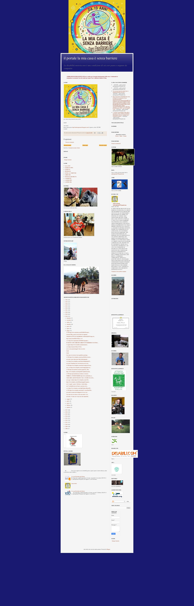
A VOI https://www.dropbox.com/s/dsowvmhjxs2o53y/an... (79, 365)
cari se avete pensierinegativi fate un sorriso (75, 349)
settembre (69, 324)
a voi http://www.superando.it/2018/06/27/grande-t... (77, 340)
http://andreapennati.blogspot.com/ (80, 127)
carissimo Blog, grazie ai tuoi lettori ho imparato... (77, 334)
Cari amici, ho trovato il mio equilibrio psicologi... (77, 355)
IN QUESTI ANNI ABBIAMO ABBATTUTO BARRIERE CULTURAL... (82, 342)
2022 (66, 308)
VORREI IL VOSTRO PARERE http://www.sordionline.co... (79, 375)
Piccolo (117, 136)
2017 (66, 410)
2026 (66, 299)
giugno (68, 330)
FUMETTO (67, 169)
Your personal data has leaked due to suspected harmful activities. (120, 91)
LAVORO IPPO (68, 180)
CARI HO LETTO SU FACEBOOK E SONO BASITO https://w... (80, 336)
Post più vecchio (102, 145)
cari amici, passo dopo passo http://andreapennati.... (77, 359)
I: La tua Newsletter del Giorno (78, 476)
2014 (66, 416)
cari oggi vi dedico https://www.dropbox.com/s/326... (77, 380)
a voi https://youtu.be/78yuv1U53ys (74, 347)
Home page (85, 145)
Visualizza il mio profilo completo (118, 271)
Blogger (108, 549)
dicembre (69, 318)
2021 (66, 310)
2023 (66, 306)
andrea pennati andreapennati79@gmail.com (119, 204)
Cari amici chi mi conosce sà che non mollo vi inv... (77, 394)
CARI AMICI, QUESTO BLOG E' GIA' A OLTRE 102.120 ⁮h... (80, 378)
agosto (68, 326)
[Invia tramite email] (98, 133)
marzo (68, 403)
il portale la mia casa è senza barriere (90, 57)
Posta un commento (70, 142)
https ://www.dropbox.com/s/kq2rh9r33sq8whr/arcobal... (78, 371)
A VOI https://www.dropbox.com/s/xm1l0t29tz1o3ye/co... (78, 357)
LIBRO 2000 (68, 175)
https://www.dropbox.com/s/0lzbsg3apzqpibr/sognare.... (78, 382)
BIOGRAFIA (68, 171)
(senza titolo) (74, 483)
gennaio (68, 407)
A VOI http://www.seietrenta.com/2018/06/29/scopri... (78, 332)
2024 (66, 304)
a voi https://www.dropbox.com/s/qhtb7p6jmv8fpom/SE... (78, 388)
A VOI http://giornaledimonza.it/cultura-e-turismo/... (77, 373)
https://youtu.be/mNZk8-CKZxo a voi (74, 338)
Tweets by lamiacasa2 (116, 143)
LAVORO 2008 (68, 182)
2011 (66, 422)
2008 (66, 428)
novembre (69, 320)
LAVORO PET (68, 178)
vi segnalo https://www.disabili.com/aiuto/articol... (77, 344)
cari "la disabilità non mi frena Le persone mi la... (77, 386)
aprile (68, 401)
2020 (66, 312)
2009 (66, 426)
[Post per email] (95, 132)
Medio (121, 136)
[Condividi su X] (101, 133)
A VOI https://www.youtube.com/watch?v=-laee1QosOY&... (79, 390)
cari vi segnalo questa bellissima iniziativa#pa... (77, 384)
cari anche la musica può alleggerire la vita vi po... (77, 392)
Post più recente (67, 145)
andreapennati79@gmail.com (117, 174)
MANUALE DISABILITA (71, 176)
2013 (66, 418)
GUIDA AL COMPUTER (70, 173)
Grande (124, 136)
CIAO (67, 351)
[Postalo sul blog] (99, 133)
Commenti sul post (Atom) (74, 148)
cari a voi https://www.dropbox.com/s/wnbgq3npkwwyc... (78, 367)
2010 (66, 424)
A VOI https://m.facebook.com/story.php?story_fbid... (78, 369)
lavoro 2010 (67, 166)
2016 (66, 412)
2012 (66, 420)
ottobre (68, 322)
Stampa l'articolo (67, 159)
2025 (66, 302)
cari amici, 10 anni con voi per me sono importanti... (77, 396)
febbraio (68, 405)
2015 (66, 414)
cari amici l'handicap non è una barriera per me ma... (77, 363)
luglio (68, 328)
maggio (68, 399)
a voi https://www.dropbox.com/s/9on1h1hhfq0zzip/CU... (78, 361)
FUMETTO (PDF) (69, 167)
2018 (66, 316)
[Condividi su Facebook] (102, 133)
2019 (66, 314)
